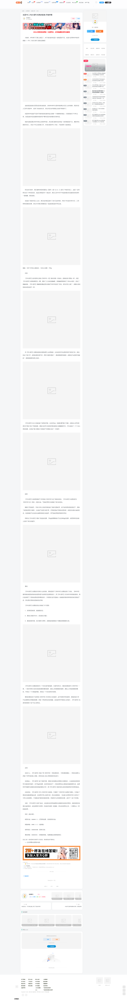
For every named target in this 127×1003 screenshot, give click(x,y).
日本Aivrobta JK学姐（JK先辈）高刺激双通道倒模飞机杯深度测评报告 (98, 104)
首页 (28, 2)
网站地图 (47, 991)
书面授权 (28, 865)
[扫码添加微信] (124, 990)
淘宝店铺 (81, 2)
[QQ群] (124, 986)
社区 (33, 2)
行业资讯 (68, 2)
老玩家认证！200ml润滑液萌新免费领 (98, 109)
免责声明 (23, 987)
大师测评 (39, 2)
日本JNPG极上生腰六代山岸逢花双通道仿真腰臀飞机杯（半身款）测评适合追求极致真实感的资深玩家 (98, 87)
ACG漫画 (37, 985)
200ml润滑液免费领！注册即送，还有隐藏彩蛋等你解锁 (51, 32)
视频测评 (45, 983)
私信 (79, 18)
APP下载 (87, 2)
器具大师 (30, 991)
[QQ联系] (26, 995)
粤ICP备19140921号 (41, 991)
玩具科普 (55, 2)
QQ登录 (52, 946)
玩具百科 (47, 2)
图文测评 (45, 981)
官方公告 (30, 979)
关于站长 (23, 981)
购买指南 (23, 985)
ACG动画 (37, 981)
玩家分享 (33, 11)
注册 (57, 939)
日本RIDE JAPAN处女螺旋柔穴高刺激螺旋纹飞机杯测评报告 (98, 74)
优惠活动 (62, 2)
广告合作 (30, 981)
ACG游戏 (37, 983)
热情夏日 (28, 17)
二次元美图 (37, 987)
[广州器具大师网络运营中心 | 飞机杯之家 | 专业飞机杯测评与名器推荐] (16, 986)
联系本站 (23, 983)
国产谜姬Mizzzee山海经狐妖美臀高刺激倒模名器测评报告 (98, 116)
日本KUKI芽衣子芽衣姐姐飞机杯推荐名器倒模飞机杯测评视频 (98, 80)
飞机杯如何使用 (47, 987)
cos (36, 990)
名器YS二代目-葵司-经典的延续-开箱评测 (37, 15)
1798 (34, 896)
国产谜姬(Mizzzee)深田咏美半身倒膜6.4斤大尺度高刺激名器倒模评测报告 (98, 122)
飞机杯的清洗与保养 (48, 990)
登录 (48, 939)
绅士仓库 (74, 2)
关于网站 (23, 979)
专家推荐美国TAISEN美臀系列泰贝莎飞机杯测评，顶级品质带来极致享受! (98, 98)
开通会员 (108, 2)
